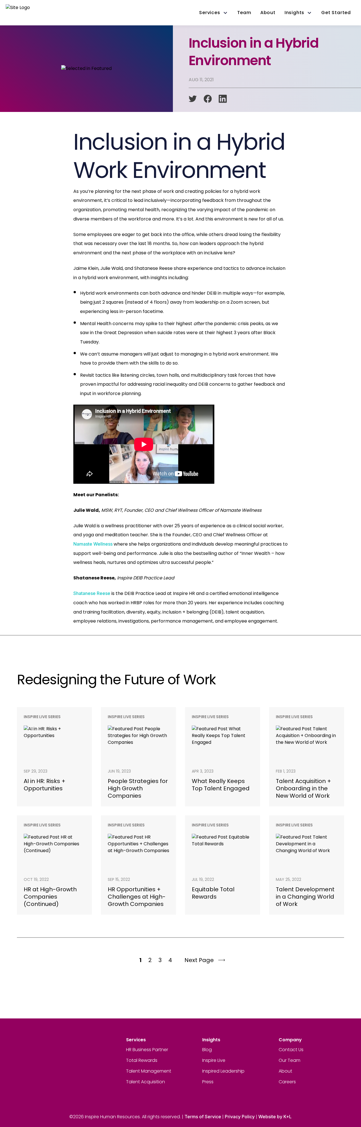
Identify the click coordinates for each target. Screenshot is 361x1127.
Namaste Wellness (93, 544)
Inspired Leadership (223, 1071)
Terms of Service (202, 1116)
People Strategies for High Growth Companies (138, 788)
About (285, 1071)
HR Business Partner (147, 1049)
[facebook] (208, 99)
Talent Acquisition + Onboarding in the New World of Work (303, 788)
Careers (287, 1082)
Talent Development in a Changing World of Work (305, 896)
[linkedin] (223, 99)
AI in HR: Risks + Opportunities (44, 784)
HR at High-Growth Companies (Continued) (50, 896)
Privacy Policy (240, 1116)
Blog (207, 1049)
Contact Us (291, 1049)
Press (207, 1082)
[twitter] (193, 99)
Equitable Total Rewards (213, 893)
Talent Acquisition (145, 1082)
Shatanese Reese (91, 593)
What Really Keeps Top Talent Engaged (221, 784)
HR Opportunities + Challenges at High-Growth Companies (137, 896)
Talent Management (148, 1071)
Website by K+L (275, 1116)
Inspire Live (213, 1060)
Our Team (289, 1060)
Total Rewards (141, 1060)
